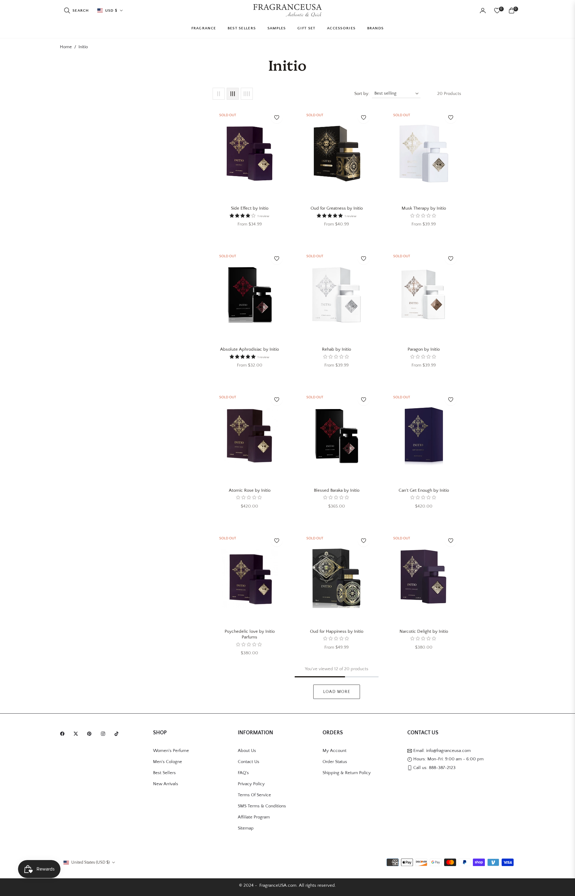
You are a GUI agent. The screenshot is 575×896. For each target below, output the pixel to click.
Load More (336, 691)
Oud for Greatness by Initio (337, 208)
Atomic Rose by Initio (249, 490)
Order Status (335, 761)
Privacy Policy (251, 783)
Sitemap (246, 828)
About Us (247, 750)
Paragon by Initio (424, 349)
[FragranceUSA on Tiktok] (118, 733)
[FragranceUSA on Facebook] (64, 733)
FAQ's (243, 772)
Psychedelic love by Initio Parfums (250, 634)
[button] (76, 10)
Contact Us (248, 761)
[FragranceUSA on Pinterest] (91, 733)
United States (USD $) (90, 862)
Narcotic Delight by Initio (424, 631)
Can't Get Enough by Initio (424, 490)
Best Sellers (164, 772)
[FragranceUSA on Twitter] (77, 733)
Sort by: (362, 93)
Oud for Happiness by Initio (336, 631)
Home (66, 46)
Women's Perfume (171, 750)
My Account (334, 750)
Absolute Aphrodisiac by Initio (249, 349)
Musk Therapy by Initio (424, 208)
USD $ (111, 10)
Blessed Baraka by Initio (336, 490)
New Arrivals (165, 783)
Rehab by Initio (336, 349)
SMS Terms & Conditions (262, 806)
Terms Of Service (254, 794)
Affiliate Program (254, 817)
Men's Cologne (167, 761)
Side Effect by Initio (249, 208)
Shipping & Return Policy (347, 772)
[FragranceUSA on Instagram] (104, 733)
